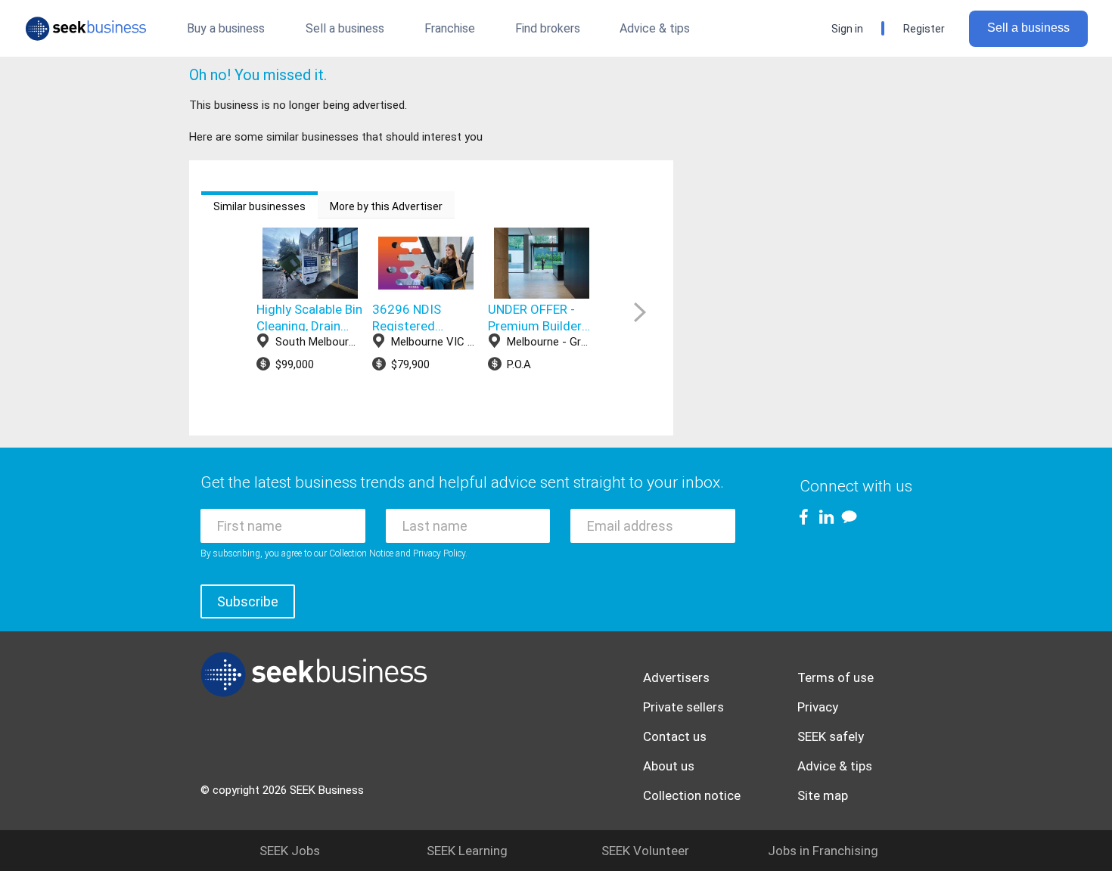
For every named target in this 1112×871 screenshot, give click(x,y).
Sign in (847, 29)
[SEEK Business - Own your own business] (86, 29)
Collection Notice (361, 553)
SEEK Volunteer (645, 850)
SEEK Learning (467, 850)
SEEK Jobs (289, 850)
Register (924, 29)
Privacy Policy (439, 553)
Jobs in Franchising (823, 850)
